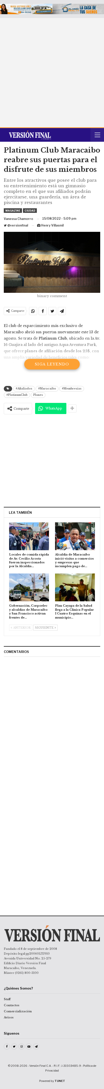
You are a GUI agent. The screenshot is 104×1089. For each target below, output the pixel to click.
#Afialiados (24, 388)
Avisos (9, 1017)
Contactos (11, 1005)
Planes (38, 395)
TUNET (60, 1081)
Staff (7, 999)
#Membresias (72, 388)
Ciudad (29, 210)
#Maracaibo (47, 388)
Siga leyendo (52, 364)
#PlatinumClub (17, 395)
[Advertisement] (52, 72)
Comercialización (18, 1011)
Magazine (12, 210)
